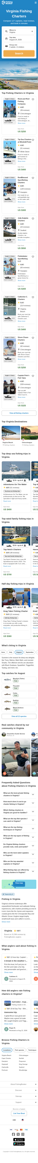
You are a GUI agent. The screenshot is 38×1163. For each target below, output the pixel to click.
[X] (18, 1134)
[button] (19, 46)
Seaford (21, 1067)
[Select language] (22, 1120)
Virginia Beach (6, 1055)
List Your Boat (19, 1113)
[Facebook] (13, 1134)
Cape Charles (6, 1058)
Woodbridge (23, 1070)
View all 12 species (19, 716)
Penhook (5, 1070)
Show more (21, 123)
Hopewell (5, 1064)
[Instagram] (22, 1134)
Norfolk (21, 1058)
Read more (7, 501)
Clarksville (5, 1067)
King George (23, 1064)
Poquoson (22, 1061)
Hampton (5, 1061)
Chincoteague (23, 1055)
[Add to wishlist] (33, 99)
